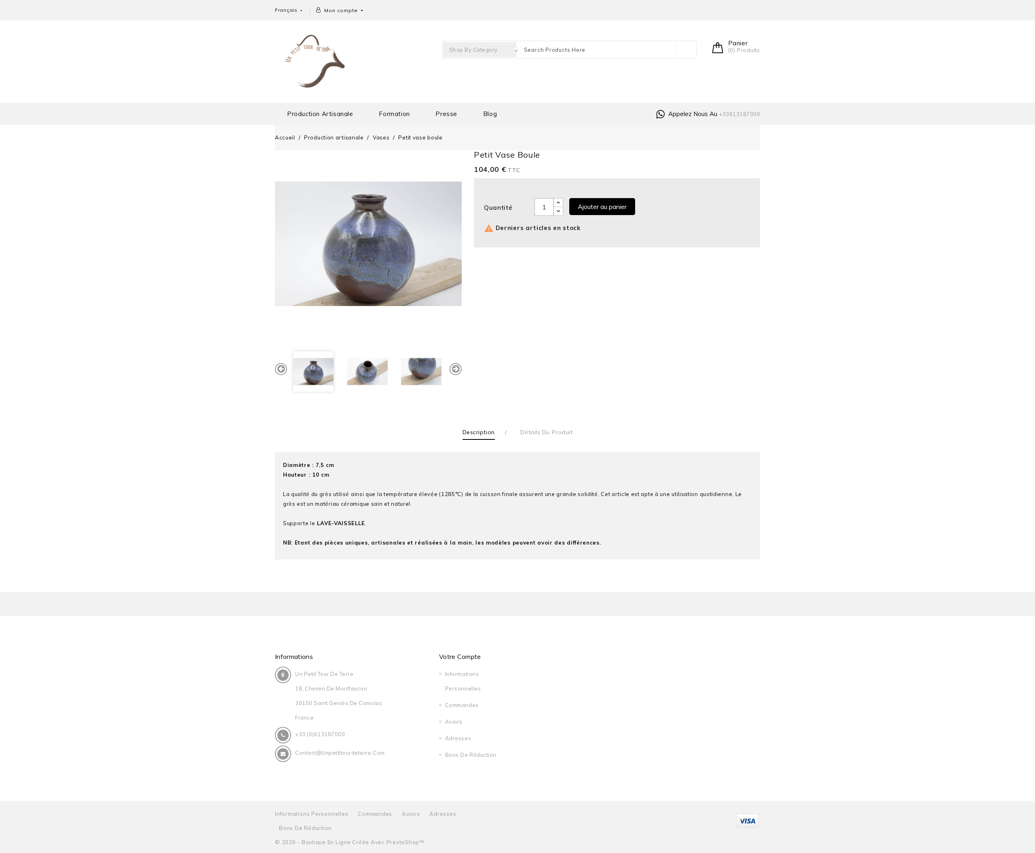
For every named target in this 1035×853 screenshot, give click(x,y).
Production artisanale (320, 114)
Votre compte (460, 656)
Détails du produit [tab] (546, 432)
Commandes (462, 705)
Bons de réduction (470, 755)
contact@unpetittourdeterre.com (340, 753)
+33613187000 (739, 114)
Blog (490, 114)
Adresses (458, 738)
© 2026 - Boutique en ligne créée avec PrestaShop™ (350, 842)
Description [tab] (479, 432)
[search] (686, 49)
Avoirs (454, 721)
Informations (294, 656)
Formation (394, 114)
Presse (446, 114)
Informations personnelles (312, 814)
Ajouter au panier (602, 207)
